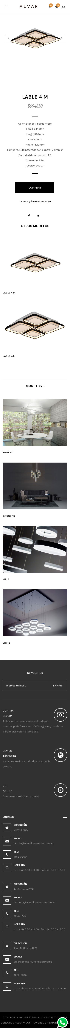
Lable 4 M (9, 292)
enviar (57, 685)
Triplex (8, 452)
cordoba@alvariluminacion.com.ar (34, 902)
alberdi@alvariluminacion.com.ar (34, 961)
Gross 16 (9, 516)
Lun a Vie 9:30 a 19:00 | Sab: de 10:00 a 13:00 (39, 870)
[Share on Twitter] (38, 215)
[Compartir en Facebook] (29, 215)
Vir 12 (6, 642)
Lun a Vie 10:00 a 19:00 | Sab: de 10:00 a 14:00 (40, 988)
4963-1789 (20, 915)
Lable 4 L (9, 356)
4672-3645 (20, 975)
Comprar (35, 187)
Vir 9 (6, 579)
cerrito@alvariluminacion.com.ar (33, 843)
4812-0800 (20, 856)
